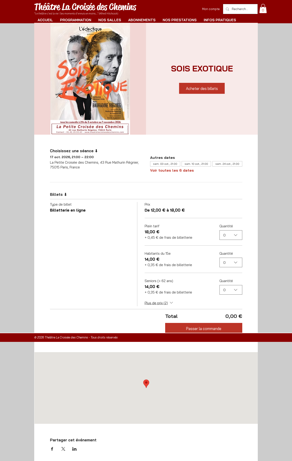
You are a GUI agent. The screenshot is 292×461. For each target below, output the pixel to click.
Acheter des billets (202, 88)
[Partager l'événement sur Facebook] (52, 449)
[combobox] (230, 235)
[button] (263, 8)
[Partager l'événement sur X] (63, 449)
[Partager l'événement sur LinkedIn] (74, 449)
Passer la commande (203, 328)
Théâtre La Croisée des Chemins (85, 7)
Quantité (226, 226)
